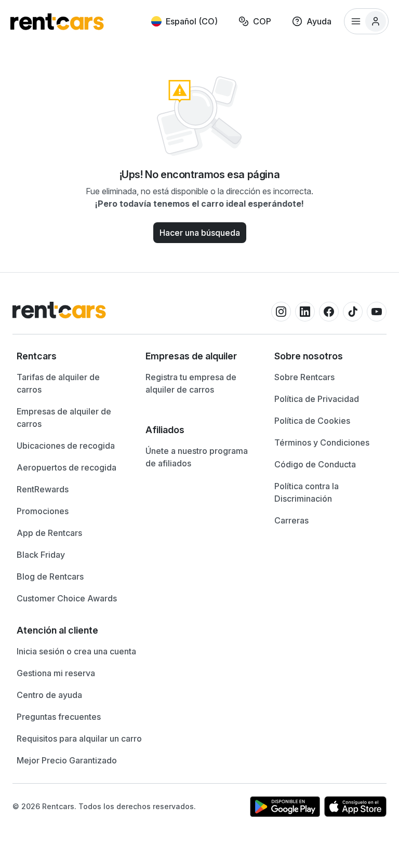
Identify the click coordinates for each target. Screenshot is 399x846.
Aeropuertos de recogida (66, 467)
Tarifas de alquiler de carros (58, 383)
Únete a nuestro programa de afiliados (196, 457)
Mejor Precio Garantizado (67, 760)
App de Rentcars (49, 533)
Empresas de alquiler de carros (64, 417)
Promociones (43, 511)
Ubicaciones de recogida (66, 445)
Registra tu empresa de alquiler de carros (190, 383)
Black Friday (41, 554)
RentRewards (43, 489)
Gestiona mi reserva (56, 673)
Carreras (291, 520)
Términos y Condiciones (321, 442)
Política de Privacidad (316, 399)
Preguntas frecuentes (59, 716)
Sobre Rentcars (304, 377)
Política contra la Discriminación (306, 492)
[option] (70, 356)
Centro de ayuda (49, 695)
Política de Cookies (312, 420)
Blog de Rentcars (50, 576)
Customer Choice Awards (67, 598)
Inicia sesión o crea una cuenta (76, 651)
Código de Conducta (315, 464)
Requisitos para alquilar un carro (79, 738)
